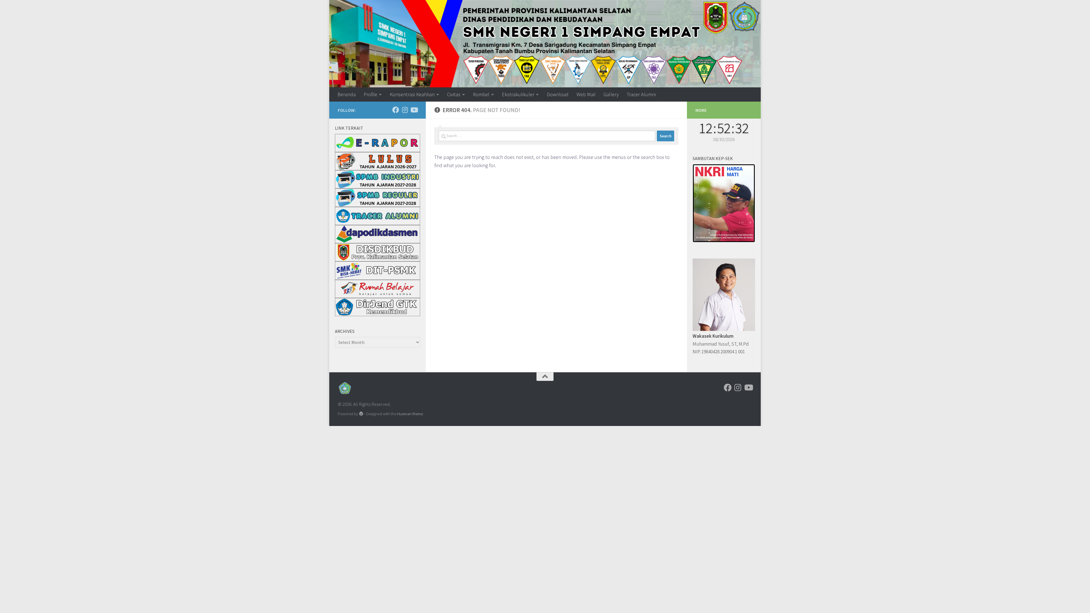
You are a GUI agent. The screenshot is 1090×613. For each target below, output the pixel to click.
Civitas (453, 94)
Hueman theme (410, 413)
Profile (370, 94)
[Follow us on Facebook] (395, 109)
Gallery (611, 94)
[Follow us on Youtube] (413, 109)
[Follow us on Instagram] (404, 109)
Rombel (481, 94)
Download (558, 94)
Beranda (347, 94)
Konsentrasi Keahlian (412, 94)
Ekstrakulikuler (518, 94)
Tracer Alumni (641, 94)
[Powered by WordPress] (361, 414)
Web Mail (586, 94)
